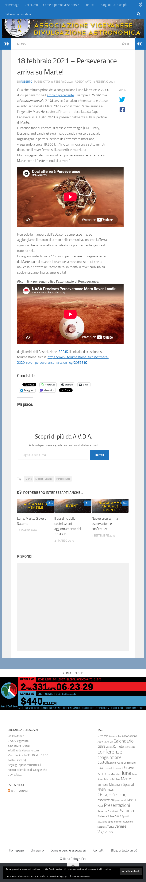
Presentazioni (117, 805)
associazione (129, 736)
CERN (101, 746)
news (110, 789)
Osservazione (112, 794)
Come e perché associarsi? (61, 5)
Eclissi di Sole (110, 768)
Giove (129, 767)
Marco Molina (112, 779)
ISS (99, 774)
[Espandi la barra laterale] (6, 44)
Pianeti (130, 800)
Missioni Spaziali (43, 478)
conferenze (110, 752)
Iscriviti (100, 455)
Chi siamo (31, 5)
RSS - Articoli (19, 791)
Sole (118, 816)
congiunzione (109, 757)
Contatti (89, 5)
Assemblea (115, 736)
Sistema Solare (106, 816)
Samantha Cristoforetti (108, 811)
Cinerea (109, 747)
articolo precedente (60, 95)
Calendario (123, 741)
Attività (102, 741)
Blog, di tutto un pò (114, 5)
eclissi (121, 762)
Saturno (127, 810)
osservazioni (106, 800)
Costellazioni (107, 762)
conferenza (130, 747)
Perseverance (63, 478)
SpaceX (125, 816)
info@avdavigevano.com (23, 750)
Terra (110, 826)
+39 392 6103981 (19, 745)
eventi (120, 768)
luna (126, 773)
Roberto (26, 81)
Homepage (12, 5)
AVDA (109, 741)
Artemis (103, 736)
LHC (104, 774)
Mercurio (103, 784)
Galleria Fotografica (18, 14)
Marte (28, 478)
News (21, 44)
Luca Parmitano (114, 774)
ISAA (61, 352)
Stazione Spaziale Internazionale (115, 821)
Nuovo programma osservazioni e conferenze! (105, 523)
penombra (120, 800)
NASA (102, 789)
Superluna (102, 827)
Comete (118, 746)
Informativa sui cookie (79, 876)
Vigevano (105, 832)
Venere (120, 826)
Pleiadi (100, 806)
